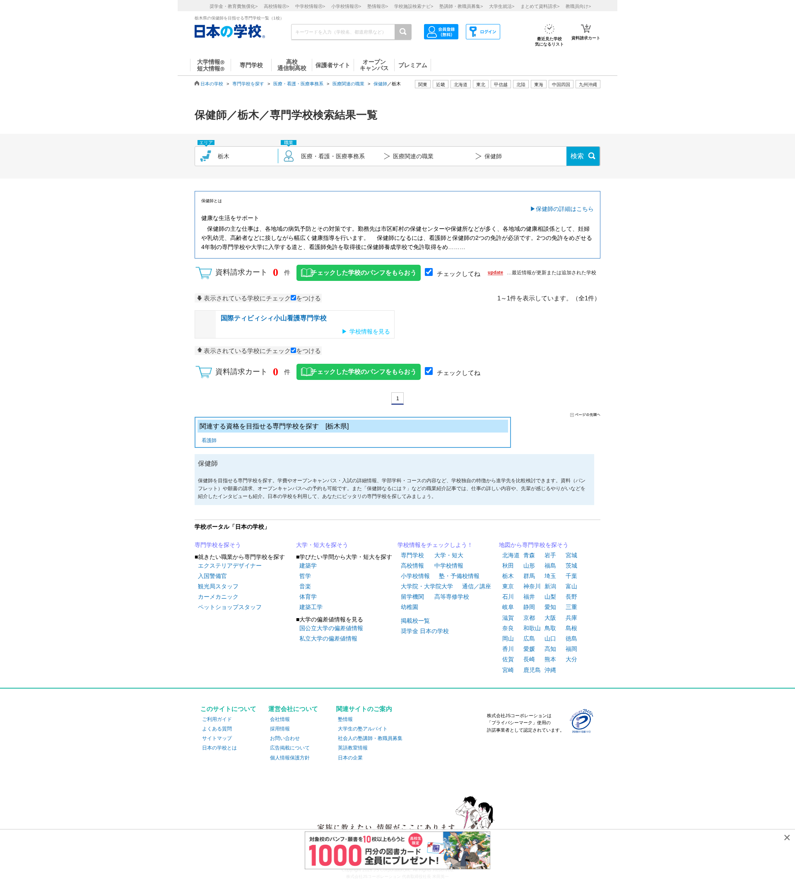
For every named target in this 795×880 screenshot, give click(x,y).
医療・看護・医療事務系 (298, 83)
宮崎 (508, 670)
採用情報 (280, 729)
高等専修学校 (451, 596)
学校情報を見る (369, 331)
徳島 (571, 638)
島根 (571, 628)
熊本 (550, 659)
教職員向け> (578, 6)
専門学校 (412, 555)
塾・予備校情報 (459, 576)
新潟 (550, 586)
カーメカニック (218, 596)
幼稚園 (409, 607)
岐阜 (508, 607)
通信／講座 (476, 586)
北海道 (460, 84)
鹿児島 (532, 670)
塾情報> (377, 6)
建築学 (308, 565)
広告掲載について (290, 748)
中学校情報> (310, 6)
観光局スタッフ (218, 586)
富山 (571, 586)
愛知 (550, 607)
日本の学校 (211, 83)
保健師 (380, 83)
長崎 (529, 659)
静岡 (529, 607)
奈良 (508, 628)
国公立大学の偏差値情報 (331, 628)
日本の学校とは (219, 748)
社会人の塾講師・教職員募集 (370, 738)
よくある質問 (217, 729)
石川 (508, 596)
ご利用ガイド (217, 719)
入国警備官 (212, 576)
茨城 (571, 565)
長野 (571, 596)
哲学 (305, 576)
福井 (529, 596)
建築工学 (311, 607)
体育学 (308, 596)
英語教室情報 (353, 748)
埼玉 (550, 576)
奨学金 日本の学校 (425, 631)
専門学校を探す (248, 83)
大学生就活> (501, 6)
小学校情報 (415, 576)
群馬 (529, 576)
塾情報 (345, 719)
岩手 (550, 555)
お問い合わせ (285, 738)
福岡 (571, 648)
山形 (529, 565)
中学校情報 (448, 565)
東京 (508, 586)
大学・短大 (448, 555)
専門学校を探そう (218, 545)
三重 (571, 607)
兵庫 (571, 617)
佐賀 (508, 659)
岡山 (508, 638)
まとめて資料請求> (539, 6)
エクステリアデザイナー (230, 565)
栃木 (508, 576)
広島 (529, 638)
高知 (550, 648)
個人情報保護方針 (290, 758)
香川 (508, 648)
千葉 (571, 576)
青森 (529, 555)
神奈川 (532, 586)
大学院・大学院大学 (427, 586)
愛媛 (529, 648)
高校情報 (412, 565)
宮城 (571, 555)
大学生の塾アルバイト (363, 729)
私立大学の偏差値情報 (328, 638)
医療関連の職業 (348, 83)
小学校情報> (346, 6)
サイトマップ (217, 738)
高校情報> (276, 6)
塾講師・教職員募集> (461, 6)
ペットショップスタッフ (230, 607)
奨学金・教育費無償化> (234, 6)
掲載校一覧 (415, 620)
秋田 (508, 565)
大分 (571, 659)
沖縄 (550, 670)
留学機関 (412, 596)
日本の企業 (350, 758)
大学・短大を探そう (322, 545)
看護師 (209, 440)
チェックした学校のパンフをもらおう (364, 272)
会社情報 (280, 719)
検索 (577, 156)
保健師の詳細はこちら (565, 208)
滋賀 (508, 617)
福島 (550, 565)
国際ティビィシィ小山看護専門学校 (274, 318)
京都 (529, 617)
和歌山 (532, 628)
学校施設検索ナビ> (413, 6)
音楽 (305, 586)
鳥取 (550, 628)
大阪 (550, 617)
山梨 (550, 596)
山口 (550, 638)
